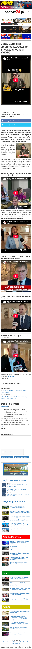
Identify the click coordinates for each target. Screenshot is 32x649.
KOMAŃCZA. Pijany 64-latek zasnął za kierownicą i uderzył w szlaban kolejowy (19, 542)
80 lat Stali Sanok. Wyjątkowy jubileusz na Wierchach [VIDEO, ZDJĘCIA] (20, 589)
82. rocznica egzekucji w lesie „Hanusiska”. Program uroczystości (19, 623)
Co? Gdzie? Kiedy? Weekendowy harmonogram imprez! (18, 633)
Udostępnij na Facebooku (12, 121)
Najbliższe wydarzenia (14, 480)
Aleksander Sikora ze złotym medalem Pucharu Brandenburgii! (20, 594)
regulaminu (4, 426)
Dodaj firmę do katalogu (16, 641)
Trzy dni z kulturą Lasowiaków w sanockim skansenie (18, 628)
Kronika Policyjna (12, 537)
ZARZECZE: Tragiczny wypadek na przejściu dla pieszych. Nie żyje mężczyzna (19, 548)
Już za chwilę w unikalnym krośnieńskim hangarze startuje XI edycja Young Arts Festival (19, 525)
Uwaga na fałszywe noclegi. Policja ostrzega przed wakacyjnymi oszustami (19, 558)
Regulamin (25, 641)
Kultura (6, 606)
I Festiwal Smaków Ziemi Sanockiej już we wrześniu (20, 612)
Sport (6, 573)
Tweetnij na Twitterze (10, 125)
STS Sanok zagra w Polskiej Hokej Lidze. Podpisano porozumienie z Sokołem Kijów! (18, 584)
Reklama (14, 643)
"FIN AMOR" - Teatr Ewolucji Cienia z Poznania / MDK (16, 489)
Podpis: (3, 428)
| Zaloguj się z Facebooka (22, 457)
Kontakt (18, 643)
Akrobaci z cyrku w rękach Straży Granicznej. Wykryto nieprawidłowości (20, 563)
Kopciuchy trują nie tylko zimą (17, 529)
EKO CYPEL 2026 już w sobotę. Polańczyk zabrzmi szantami (18, 506)
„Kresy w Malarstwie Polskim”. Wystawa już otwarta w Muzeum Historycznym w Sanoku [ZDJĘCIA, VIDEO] (19, 618)
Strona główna (6, 641)
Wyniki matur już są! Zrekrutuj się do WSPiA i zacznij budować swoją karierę (20, 512)
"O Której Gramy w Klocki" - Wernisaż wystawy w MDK (17, 485)
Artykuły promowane (14, 501)
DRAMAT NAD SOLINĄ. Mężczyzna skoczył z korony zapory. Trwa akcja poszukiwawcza (19, 553)
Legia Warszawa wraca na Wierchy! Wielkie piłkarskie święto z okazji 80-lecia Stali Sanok (19, 600)
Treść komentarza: (7, 434)
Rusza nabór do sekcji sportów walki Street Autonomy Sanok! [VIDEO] (19, 578)
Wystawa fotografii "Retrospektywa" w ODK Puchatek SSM (18, 494)
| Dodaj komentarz (7, 457)
